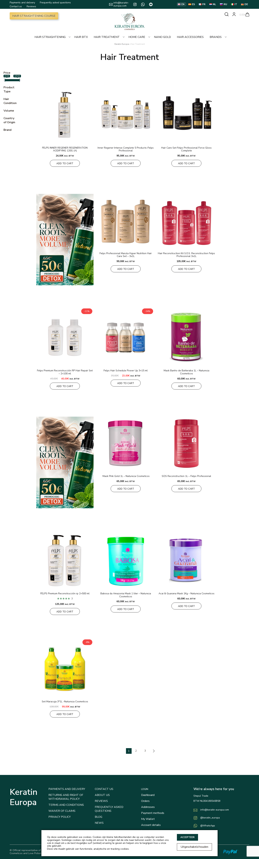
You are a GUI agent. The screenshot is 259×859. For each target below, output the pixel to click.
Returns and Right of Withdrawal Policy (65, 797)
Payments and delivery (22, 2)
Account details (151, 825)
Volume (9, 111)
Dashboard (148, 795)
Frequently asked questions (55, 2)
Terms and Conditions (66, 805)
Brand (7, 130)
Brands (216, 37)
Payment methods (152, 813)
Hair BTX (81, 37)
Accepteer (187, 837)
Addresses (148, 807)
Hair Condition (10, 101)
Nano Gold (162, 37)
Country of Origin (9, 120)
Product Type (9, 89)
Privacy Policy (59, 817)
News (99, 823)
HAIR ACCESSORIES (190, 37)
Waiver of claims (61, 811)
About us (102, 795)
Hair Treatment (107, 37)
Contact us (16, 6)
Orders (145, 801)
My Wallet (148, 819)
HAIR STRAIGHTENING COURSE (34, 16)
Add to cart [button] (64, 163)
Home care (136, 37)
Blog (98, 817)
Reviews (31, 6)
